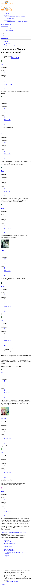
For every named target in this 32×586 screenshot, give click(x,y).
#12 (5, 515)
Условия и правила (9, 550)
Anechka (3, 418)
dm (12, 56)
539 (5, 142)
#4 (4, 195)
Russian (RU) (8, 546)
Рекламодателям (9, 18)
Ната (2, 171)
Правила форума (20, 16)
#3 (4, 158)
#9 (4, 397)
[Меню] (1, 6)
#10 (5, 443)
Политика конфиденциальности (13, 552)
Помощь (6, 553)
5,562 (5, 426)
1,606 (5, 259)
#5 (4, 232)
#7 (4, 311)
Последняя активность (21, 21)
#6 (4, 275)
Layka (2, 250)
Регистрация (4, 38)
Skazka (3, 134)
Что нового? (7, 20)
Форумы (6, 15)
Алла (2, 491)
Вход (2, 35)
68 (4, 179)
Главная (6, 13)
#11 (5, 477)
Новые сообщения (9, 16)
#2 (4, 124)
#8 (4, 345)
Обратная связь (8, 549)
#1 (4, 89)
